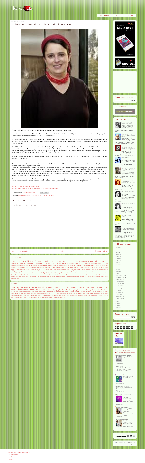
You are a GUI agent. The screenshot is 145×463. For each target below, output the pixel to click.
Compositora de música (102, 273)
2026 (117, 248)
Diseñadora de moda (16, 275)
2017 (117, 267)
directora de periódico (78, 276)
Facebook (11, 457)
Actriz (61, 261)
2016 (117, 269)
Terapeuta (28, 276)
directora (49, 269)
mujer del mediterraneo (122, 375)
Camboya (100, 295)
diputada (78, 271)
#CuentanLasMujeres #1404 (128, 357)
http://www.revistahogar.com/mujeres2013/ (25, 186)
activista (88, 261)
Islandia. (30, 295)
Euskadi (102, 293)
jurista (42, 267)
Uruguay (56, 290)
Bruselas (22, 295)
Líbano (35, 295)
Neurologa (52, 275)
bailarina (66, 265)
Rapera (39, 273)
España (19, 287)
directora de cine (36, 195)
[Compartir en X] (44, 193)
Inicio (61, 251)
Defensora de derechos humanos (26, 265)
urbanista (105, 269)
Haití (44, 297)
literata (100, 269)
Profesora (104, 261)
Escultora (29, 263)
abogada (14, 263)
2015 (117, 271)
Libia (26, 295)
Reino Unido (39, 287)
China (66, 292)
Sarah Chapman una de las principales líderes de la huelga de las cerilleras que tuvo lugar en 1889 (128, 229)
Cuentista (73, 269)
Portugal (72, 290)
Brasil (78, 287)
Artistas (81, 273)
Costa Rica (65, 290)
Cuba (37, 290)
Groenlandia (30, 297)
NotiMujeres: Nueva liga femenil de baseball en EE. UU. (128, 378)
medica (13, 265)
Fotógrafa (46, 263)
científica (47, 267)
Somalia (17, 295)
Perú (25, 290)
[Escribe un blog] (43, 193)
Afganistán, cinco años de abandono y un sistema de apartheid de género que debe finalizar (125, 369)
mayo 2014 (119, 290)
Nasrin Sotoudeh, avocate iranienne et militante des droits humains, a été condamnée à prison (128, 423)
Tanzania (58, 295)
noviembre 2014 (120, 277)
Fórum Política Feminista (122, 386)
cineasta (37, 267)
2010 (117, 307)
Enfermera (20, 267)
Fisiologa (23, 276)
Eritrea (25, 297)
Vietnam (85, 295)
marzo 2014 (119, 294)
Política (72, 261)
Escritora (51, 195)
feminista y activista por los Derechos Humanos (94, 271)
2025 (117, 250)
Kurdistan (47, 297)
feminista (38, 261)
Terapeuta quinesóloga (37, 276)
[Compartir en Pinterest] (48, 193)
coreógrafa (54, 267)
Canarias (74, 293)
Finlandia (30, 290)
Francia (62, 287)
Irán (60, 290)
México (56, 287)
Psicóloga (72, 265)
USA (13, 287)
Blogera (34, 273)
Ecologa (24, 275)
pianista (22, 263)
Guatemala (27, 292)
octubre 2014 (119, 279)
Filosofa (13, 267)
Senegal (62, 293)
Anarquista (84, 267)
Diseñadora (97, 265)
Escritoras (18, 276)
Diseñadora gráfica (70, 271)
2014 (117, 273)
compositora (80, 261)
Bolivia (99, 290)
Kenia (106, 293)
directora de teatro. (24, 195)
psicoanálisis (66, 273)
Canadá (41, 290)
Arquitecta (92, 263)
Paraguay (100, 292)
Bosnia (96, 295)
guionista (48, 265)
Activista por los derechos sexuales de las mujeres (68, 275)
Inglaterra (33, 293)
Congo (71, 295)
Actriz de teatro (66, 269)
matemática (62, 267)
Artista (65, 261)
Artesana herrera (86, 275)
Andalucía (17, 294)
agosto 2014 (119, 284)
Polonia (20, 290)
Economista (76, 267)
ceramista (19, 269)
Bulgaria (48, 293)
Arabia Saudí (89, 293)
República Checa (41, 293)
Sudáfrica (56, 292)
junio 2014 (118, 288)
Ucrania (94, 292)
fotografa (59, 273)
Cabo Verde (96, 293)
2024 (117, 252)
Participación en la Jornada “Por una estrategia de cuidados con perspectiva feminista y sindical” (128, 412)
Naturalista (94, 269)
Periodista (46, 261)
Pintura (89, 267)
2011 (117, 305)
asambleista (46, 276)
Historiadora (85, 263)
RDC (61, 297)
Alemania (28, 287)
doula (93, 276)
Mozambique (44, 295)
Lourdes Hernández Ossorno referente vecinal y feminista (128, 135)
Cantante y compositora (89, 273)
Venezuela (82, 290)
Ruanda (64, 297)
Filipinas (79, 293)
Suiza (93, 287)
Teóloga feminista (51, 273)
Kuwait (52, 297)
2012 (117, 303)
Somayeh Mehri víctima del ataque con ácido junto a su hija (128, 169)
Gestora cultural (35, 275)
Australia (21, 292)
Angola (67, 295)
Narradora (39, 269)
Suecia (13, 290)
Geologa (29, 275)
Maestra (77, 263)
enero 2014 (119, 298)
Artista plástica (29, 267)
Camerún (105, 295)
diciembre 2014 (120, 275)
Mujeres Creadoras (31, 269)
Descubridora (60, 271)
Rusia (105, 287)
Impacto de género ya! (122, 407)
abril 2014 (118, 292)
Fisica (12, 273)
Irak (65, 293)
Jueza (23, 269)
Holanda (47, 290)
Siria (54, 295)
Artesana (54, 271)
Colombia (99, 287)
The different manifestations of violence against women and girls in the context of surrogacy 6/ (128, 399)
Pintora (30, 260)
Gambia (75, 295)
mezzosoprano (57, 269)
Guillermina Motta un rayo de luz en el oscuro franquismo (128, 205)
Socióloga (104, 263)
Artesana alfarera (74, 273)
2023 (117, 254)
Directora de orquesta (38, 271)
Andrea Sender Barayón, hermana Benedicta (128, 122)
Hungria (23, 294)
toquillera (16, 278)
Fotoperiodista (19, 273)
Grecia (77, 292)
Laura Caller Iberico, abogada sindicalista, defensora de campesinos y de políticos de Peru (128, 148)
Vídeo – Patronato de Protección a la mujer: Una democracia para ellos (124, 389)
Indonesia (80, 295)
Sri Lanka (69, 293)
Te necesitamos (13, 455)
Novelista (95, 261)
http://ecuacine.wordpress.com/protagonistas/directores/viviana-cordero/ (35, 188)
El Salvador (71, 292)
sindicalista (87, 265)
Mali (39, 295)
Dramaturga (79, 265)
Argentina (49, 287)
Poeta (23, 260)
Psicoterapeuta (20, 271)
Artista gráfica (27, 273)
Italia (83, 287)
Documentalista (80, 269)
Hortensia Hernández (30, 193)
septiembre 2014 (120, 281)
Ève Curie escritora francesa (126, 215)
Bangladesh (91, 295)
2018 (117, 265)
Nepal (13, 295)
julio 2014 (118, 286)
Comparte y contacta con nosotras (19, 452)
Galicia (94, 290)
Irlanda (61, 292)
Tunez (83, 293)
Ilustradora (41, 265)
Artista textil (28, 271)
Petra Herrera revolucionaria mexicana (128, 158)
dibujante (105, 265)
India (51, 290)
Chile (74, 287)
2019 (117, 262)
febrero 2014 (119, 296)
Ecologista (69, 267)
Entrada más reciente (19, 251)
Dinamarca (49, 292)
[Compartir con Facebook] (46, 193)
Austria (88, 287)
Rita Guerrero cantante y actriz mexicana (128, 192)
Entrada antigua (101, 251)
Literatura (88, 269)
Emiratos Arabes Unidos (17, 297)
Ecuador (44, 195)
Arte (92, 265)
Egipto (82, 292)
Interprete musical (44, 275)
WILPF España (119, 366)
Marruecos (87, 292)
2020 (117, 260)
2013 (117, 301)
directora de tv (88, 276)
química (53, 265)
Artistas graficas (95, 275)
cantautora (48, 271)
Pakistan (50, 295)
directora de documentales (66, 276)
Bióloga (45, 269)
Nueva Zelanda (55, 293)
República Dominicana (39, 292)
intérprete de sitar (99, 276)
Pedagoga (59, 265)
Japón (77, 290)
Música (98, 263)
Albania (63, 295)
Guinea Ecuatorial (38, 297)
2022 (117, 256)
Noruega (89, 290)
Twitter (10, 459)
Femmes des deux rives (122, 419)
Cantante (54, 261)
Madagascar (57, 297)
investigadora (69, 263)
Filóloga (13, 271)
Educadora (38, 263)
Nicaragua (14, 292)
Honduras (104, 290)
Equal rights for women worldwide (125, 395)
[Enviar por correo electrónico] (41, 193)
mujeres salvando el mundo (123, 355)
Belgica (28, 293)
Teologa (43, 273)
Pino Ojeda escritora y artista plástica (127, 180)
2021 (117, 258)
